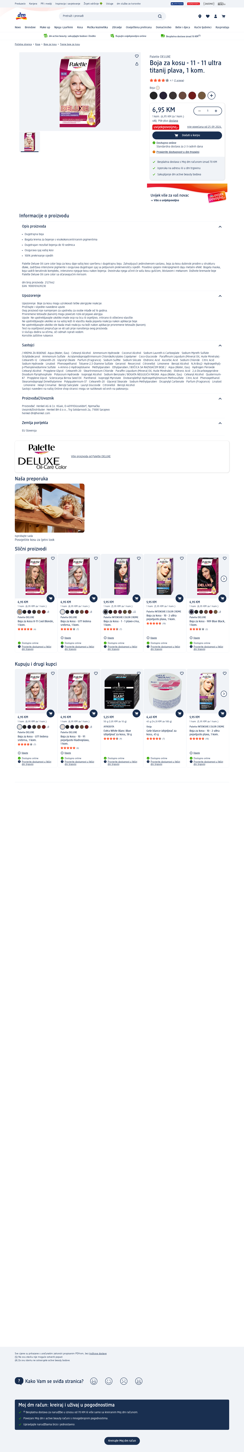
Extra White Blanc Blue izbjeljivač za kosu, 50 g (118, 733)
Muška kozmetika (97, 27)
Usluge (109, 4)
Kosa (80, 27)
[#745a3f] (215, 612)
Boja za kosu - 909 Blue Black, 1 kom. (207, 623)
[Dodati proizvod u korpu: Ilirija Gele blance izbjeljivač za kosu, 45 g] (179, 713)
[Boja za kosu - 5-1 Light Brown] (125, 612)
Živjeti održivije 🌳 (93, 4)
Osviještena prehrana (139, 27)
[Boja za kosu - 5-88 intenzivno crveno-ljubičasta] (44, 612)
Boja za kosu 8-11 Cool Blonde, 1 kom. (36, 623)
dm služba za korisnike (129, 4)
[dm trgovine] (200, 16)
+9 (48, 611)
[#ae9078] (19, 612)
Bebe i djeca (182, 27)
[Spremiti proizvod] (137, 56)
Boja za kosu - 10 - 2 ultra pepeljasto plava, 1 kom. (161, 617)
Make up (45, 27)
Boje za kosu (50, 44)
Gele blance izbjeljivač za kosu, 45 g (161, 733)
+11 (134, 611)
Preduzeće (20, 4)
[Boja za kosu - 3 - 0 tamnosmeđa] (110, 612)
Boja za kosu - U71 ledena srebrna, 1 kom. (76, 623)
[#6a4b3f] (39, 612)
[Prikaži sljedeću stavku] (224, 579)
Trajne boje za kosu (70, 44)
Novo (18, 27)
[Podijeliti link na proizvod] (137, 64)
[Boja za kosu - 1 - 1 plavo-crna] (105, 612)
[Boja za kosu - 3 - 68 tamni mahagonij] (115, 612)
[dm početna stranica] (21, 16)
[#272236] (29, 612)
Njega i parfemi (63, 27)
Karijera (33, 4)
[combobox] (112, 16)
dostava (173, 121)
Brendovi (30, 27)
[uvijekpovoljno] (193, 4)
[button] (93, 1381)
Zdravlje (117, 27)
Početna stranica (23, 44)
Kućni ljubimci (202, 27)
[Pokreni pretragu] (159, 16)
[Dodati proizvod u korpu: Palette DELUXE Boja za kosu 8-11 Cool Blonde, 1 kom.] (50, 598)
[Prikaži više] (211, 95)
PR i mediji (46, 4)
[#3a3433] (34, 612)
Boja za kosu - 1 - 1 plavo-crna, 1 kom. (122, 623)
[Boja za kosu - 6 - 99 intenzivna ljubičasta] (120, 612)
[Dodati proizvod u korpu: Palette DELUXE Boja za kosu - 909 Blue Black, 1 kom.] (222, 598)
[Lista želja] (208, 16)
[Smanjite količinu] (199, 111)
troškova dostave (98, 1353)
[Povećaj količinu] (216, 111)
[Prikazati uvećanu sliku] (80, 91)
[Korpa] (223, 16)
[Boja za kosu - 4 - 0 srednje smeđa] (129, 612)
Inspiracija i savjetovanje (67, 4)
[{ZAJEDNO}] (208, 4)
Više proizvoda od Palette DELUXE (91, 456)
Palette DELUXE (160, 57)
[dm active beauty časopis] (222, 4)
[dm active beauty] (177, 4)
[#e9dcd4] (62, 727)
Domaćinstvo (163, 27)
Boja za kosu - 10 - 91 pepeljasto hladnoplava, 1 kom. (75, 740)
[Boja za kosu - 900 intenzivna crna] (24, 612)
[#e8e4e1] (62, 612)
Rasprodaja (222, 27)
